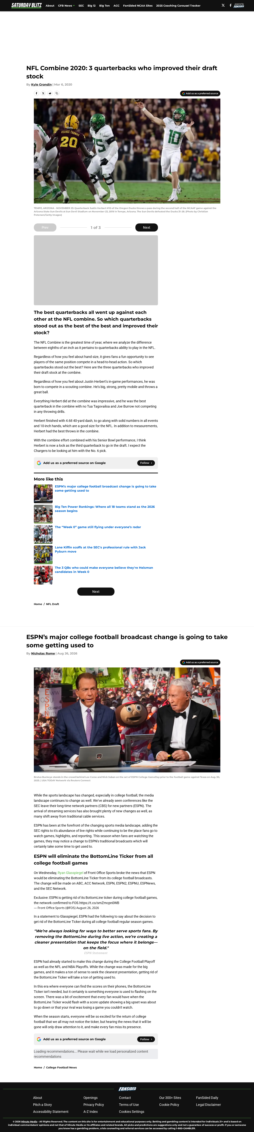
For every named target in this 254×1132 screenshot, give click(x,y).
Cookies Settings (131, 1112)
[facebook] (230, 5)
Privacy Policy (93, 1105)
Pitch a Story (42, 1105)
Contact (125, 1098)
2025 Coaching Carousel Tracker (178, 5)
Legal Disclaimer (208, 1105)
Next (146, 227)
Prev (45, 227)
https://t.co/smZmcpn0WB (99, 903)
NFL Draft (52, 604)
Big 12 (92, 5)
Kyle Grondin (41, 84)
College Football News (61, 1067)
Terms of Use (129, 1105)
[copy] (56, 93)
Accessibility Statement (50, 1112)
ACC (116, 5)
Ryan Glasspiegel (70, 873)
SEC (81, 5)
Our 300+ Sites (170, 1098)
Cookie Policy (169, 1105)
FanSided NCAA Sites (137, 5)
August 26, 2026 (87, 908)
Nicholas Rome (43, 653)
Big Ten (104, 5)
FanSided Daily (207, 1098)
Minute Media (29, 1121)
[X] (223, 5)
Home (38, 604)
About (50, 5)
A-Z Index (90, 1112)
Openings (90, 1098)
